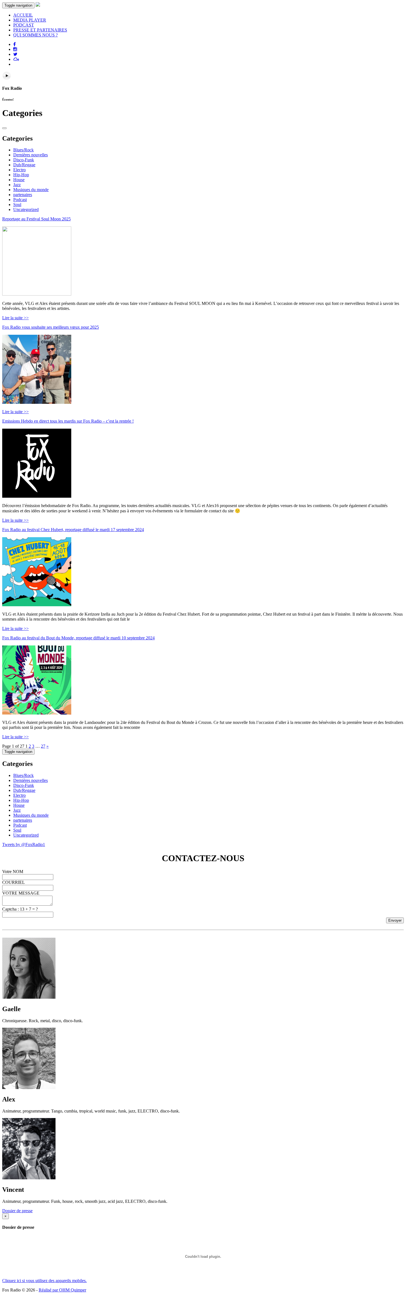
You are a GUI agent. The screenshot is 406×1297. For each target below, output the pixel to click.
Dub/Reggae (24, 164)
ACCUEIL (23, 15)
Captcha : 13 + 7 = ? (20, 909)
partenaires (22, 194)
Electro (19, 169)
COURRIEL (13, 882)
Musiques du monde (31, 189)
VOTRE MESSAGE (20, 893)
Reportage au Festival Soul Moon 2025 (36, 219)
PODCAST (23, 25)
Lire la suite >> (15, 317)
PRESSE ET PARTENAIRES (40, 30)
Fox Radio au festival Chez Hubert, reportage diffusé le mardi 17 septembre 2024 (73, 529)
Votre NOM (12, 871)
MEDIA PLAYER (29, 20)
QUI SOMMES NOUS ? (35, 35)
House (19, 179)
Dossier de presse (17, 1210)
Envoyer (395, 920)
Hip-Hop (21, 174)
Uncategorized (26, 209)
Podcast (20, 199)
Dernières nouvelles (30, 154)
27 (43, 746)
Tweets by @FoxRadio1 (23, 844)
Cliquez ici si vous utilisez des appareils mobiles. (44, 1280)
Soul (17, 204)
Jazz (17, 184)
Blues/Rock (23, 149)
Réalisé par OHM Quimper (62, 1290)
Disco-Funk (23, 159)
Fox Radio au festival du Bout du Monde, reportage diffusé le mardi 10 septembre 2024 (78, 638)
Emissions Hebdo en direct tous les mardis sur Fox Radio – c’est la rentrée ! (68, 421)
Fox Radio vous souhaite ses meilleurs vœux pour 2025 (50, 327)
